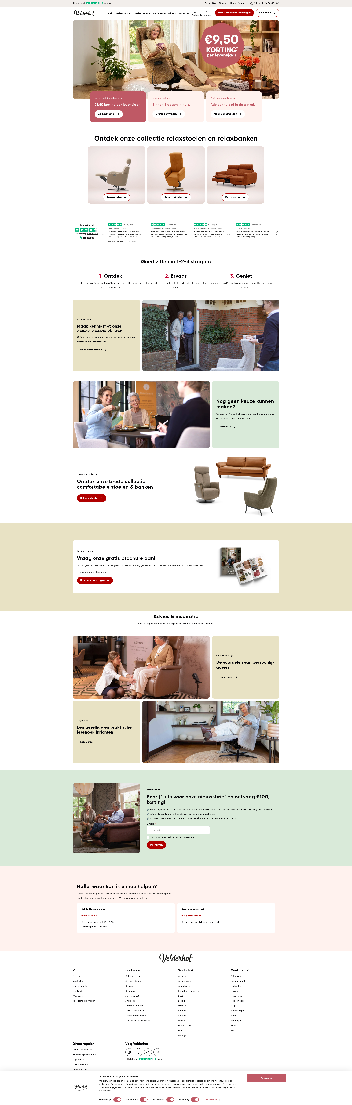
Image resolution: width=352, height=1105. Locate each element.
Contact (223, 3)
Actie (208, 3)
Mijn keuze (78, 1060)
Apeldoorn (184, 986)
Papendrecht (238, 981)
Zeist (233, 1026)
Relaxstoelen (115, 13)
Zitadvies (130, 1001)
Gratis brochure (81, 1065)
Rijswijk (235, 991)
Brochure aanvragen (92, 580)
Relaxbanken (232, 197)
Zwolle (234, 1031)
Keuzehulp (265, 13)
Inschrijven (156, 845)
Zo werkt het (132, 996)
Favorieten (205, 15)
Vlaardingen (238, 1011)
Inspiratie (183, 13)
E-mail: (151, 824)
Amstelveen (184, 981)
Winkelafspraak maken (85, 1055)
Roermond (236, 996)
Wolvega (236, 1021)
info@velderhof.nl (191, 916)
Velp (233, 1006)
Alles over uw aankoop (137, 1021)
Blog (214, 3)
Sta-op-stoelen (133, 13)
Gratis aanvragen (166, 114)
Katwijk (182, 1036)
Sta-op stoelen (173, 197)
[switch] (144, 1099)
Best (180, 996)
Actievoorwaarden (135, 1016)
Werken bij (78, 996)
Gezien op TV (80, 986)
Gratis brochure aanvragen (234, 12)
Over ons (77, 976)
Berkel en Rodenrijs (188, 991)
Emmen (182, 1011)
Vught (234, 1016)
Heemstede (184, 1026)
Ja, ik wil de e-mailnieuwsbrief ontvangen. (174, 837)
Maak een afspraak (225, 114)
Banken (147, 13)
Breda (181, 1001)
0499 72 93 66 (89, 916)
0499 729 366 (80, 1070)
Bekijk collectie (89, 498)
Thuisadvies (159, 13)
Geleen (182, 1016)
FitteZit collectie (134, 1011)
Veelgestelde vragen (84, 1001)
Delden (182, 1006)
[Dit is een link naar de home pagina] (84, 13)
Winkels (172, 13)
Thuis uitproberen (82, 1050)
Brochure (130, 991)
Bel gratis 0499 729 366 (266, 3)
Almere (182, 976)
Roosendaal (237, 1001)
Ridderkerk (237, 986)
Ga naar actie (106, 114)
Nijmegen (236, 976)
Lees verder (226, 677)
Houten (182, 1031)
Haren (181, 1021)
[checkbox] (148, 837)
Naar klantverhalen (91, 350)
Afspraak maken (134, 1006)
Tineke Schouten (239, 3)
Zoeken (195, 15)
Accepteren (266, 1078)
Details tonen (210, 1099)
